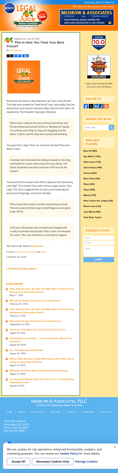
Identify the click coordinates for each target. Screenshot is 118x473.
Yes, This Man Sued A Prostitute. (27, 350)
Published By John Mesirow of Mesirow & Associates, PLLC (86, 13)
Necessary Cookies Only (52, 461)
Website (21, 412)
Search (111, 127)
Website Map (88, 412)
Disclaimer (55, 412)
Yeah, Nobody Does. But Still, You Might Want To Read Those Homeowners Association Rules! (42, 290)
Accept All (18, 461)
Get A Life (20, 252)
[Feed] (106, 106)
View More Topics (92, 217)
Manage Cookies (86, 461)
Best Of (90, 151)
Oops (89, 189)
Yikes (89, 184)
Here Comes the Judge (98, 200)
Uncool (44, 252)
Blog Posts (105, 412)
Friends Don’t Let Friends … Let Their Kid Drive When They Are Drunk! (41, 340)
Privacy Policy (38, 412)
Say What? (31, 252)
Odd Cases (92, 162)
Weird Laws (92, 206)
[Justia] (101, 106)
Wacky (89, 195)
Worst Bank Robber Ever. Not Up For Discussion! (35, 300)
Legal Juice (25, 15)
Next (33, 268)
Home (24, 268)
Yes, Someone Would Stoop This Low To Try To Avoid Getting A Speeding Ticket (42, 381)
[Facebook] (85, 106)
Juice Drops (14, 283)
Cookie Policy (69, 453)
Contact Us (71, 412)
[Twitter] (91, 106)
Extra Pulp (91, 178)
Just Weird (91, 212)
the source (36, 246)
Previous (13, 268)
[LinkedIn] (96, 106)
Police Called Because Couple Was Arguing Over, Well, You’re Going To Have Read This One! (42, 360)
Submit (99, 259)
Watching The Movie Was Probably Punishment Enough (39, 370)
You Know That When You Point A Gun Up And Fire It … (39, 329)
